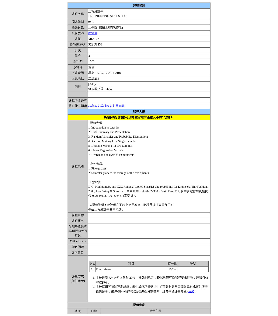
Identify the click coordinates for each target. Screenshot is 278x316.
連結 (191, 291)
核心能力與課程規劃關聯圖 (106, 105)
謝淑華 (92, 33)
